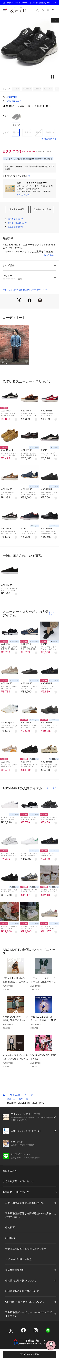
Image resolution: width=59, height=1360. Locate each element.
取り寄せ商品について (17, 223)
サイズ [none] (6, 132)
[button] (29, 51)
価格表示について (15, 219)
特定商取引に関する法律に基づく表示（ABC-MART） (26, 290)
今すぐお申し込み (24, 195)
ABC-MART (12, 97)
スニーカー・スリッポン (18, 1099)
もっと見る (49, 255)
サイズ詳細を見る (48, 139)
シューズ (29, 1095)
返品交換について (15, 227)
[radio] (16, 119)
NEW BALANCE (14, 101)
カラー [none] (6, 116)
